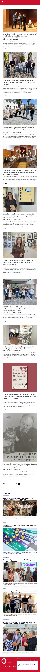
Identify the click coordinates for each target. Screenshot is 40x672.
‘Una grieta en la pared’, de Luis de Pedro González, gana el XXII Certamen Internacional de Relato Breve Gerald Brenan (19, 262)
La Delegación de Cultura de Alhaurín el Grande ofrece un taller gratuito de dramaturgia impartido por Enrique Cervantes (19, 396)
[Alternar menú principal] (37, 2)
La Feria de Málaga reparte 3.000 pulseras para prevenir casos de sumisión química (19, 525)
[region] (27, 665)
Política (7, 132)
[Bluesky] (38, 661)
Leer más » (5, 49)
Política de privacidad (16, 666)
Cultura (4, 39)
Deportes (4, 588)
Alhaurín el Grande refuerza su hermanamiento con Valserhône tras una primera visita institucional (20, 171)
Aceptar (34, 667)
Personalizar (21, 667)
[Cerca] (37, 661)
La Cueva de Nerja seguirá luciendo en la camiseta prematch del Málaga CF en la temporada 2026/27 (20, 591)
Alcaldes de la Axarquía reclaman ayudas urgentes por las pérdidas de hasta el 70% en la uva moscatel (18, 498)
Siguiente (35, 483)
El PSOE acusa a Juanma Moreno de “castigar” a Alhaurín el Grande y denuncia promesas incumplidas (18, 129)
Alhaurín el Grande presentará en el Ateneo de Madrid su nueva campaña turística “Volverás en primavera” (19, 82)
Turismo (10, 86)
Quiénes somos (8, 666)
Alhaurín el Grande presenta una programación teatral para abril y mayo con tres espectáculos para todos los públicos (20, 216)
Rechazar (28, 667)
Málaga (7, 86)
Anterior (4, 483)
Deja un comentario (14, 39)
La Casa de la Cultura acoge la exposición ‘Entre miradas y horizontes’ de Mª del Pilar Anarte (18, 348)
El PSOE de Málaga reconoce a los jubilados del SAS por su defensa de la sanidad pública (18, 560)
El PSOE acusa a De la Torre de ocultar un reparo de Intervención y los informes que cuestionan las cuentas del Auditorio (20, 622)
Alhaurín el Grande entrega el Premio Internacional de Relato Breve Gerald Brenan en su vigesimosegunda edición (20, 36)
